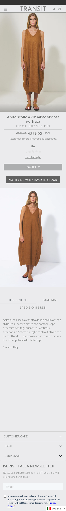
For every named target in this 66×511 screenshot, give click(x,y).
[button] (28, 108)
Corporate (12, 455)
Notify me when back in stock (33, 179)
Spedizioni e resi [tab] (33, 307)
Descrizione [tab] (18, 300)
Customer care (16, 436)
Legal (8, 446)
